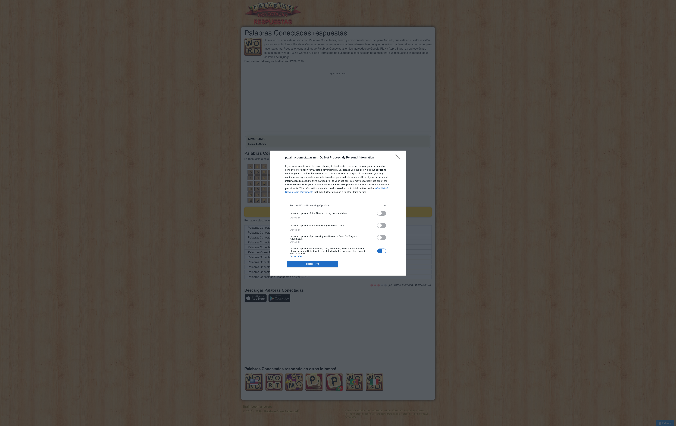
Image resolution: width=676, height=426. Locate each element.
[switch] (381, 213)
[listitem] (338, 205)
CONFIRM (312, 264)
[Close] (399, 157)
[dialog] (338, 213)
